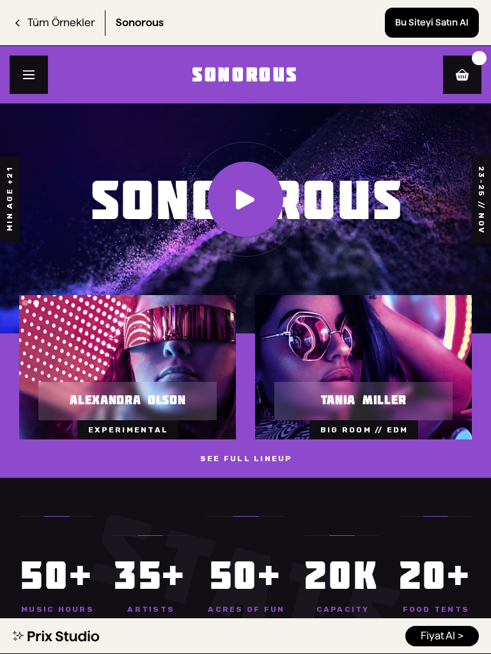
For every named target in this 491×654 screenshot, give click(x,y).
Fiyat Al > (442, 635)
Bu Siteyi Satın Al (432, 22)
